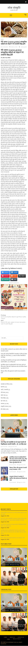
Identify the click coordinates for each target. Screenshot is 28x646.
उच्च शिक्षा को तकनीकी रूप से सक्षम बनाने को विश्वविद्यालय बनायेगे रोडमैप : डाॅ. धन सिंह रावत (14, 361)
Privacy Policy (17, 639)
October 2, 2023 (14, 47)
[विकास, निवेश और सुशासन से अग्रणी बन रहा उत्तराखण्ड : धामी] (4, 471)
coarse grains (24, 47)
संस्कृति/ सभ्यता (4, 406)
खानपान (2, 39)
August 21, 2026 (21, 482)
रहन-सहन (3, 401)
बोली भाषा (3, 395)
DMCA (8, 639)
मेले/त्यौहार (3, 398)
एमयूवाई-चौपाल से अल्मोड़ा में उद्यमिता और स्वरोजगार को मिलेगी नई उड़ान (18, 478)
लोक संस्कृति (14, 8)
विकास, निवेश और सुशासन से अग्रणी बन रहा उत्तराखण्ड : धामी (13, 372)
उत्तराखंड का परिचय (5, 384)
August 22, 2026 (13, 446)
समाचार (2, 404)
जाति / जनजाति (4, 390)
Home (5, 637)
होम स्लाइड (3, 409)
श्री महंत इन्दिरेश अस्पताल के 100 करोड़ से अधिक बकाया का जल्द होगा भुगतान (14, 350)
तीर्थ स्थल (3, 392)
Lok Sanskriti (5, 47)
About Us (12, 637)
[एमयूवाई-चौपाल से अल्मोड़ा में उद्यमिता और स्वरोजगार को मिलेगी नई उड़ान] (4, 478)
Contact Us (21, 637)
